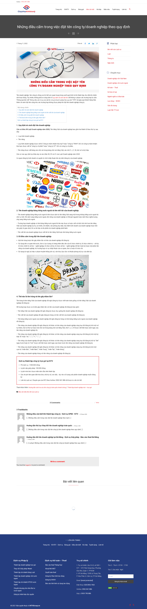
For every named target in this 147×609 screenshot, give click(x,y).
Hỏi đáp (85, 545)
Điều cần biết (76, 545)
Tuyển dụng (93, 545)
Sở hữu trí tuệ (112, 92)
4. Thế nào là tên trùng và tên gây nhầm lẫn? (31, 117)
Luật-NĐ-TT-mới (113, 110)
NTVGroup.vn (35, 606)
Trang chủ (46, 545)
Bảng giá (67, 545)
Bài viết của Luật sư (33, 392)
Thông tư (111, 58)
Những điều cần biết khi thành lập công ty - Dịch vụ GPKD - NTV (52, 414)
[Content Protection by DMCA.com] (121, 588)
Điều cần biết (22, 392)
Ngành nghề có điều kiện (116, 97)
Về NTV (53, 545)
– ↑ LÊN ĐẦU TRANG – (73, 540)
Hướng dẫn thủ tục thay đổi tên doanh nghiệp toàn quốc (49, 425)
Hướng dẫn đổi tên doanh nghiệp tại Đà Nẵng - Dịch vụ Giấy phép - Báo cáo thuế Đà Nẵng (62, 437)
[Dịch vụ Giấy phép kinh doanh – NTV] (26, 9)
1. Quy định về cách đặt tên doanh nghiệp (30, 110)
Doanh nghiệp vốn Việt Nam (117, 79)
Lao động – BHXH (114, 101)
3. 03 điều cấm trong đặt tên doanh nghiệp (31, 115)
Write (97, 402)
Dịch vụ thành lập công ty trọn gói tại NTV (30, 120)
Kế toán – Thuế (113, 88)
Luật (109, 54)
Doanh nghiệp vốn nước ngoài (118, 83)
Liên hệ (101, 545)
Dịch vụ (60, 545)
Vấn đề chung (112, 106)
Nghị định (111, 63)
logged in (28, 465)
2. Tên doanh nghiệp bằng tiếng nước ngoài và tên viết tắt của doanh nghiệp (41, 112)
